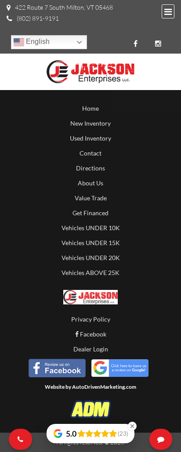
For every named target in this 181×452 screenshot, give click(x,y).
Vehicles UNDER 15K (91, 242)
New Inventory (90, 123)
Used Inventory (90, 138)
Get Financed (90, 213)
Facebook (92, 334)
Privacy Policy (90, 319)
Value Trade (91, 198)
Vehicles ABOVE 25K (90, 272)
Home (90, 108)
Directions (90, 168)
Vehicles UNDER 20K (91, 257)
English (37, 41)
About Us (90, 183)
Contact (90, 153)
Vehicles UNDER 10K (91, 227)
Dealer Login (90, 349)
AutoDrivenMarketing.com (104, 386)
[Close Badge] (132, 426)
